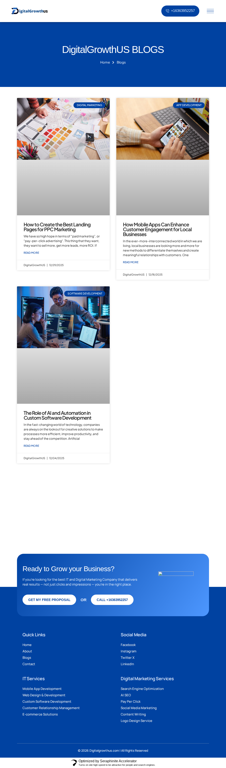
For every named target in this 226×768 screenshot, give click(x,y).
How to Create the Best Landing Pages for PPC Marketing (57, 226)
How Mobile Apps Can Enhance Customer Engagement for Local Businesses (157, 229)
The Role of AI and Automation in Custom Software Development (57, 415)
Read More (31, 252)
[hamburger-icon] (210, 11)
